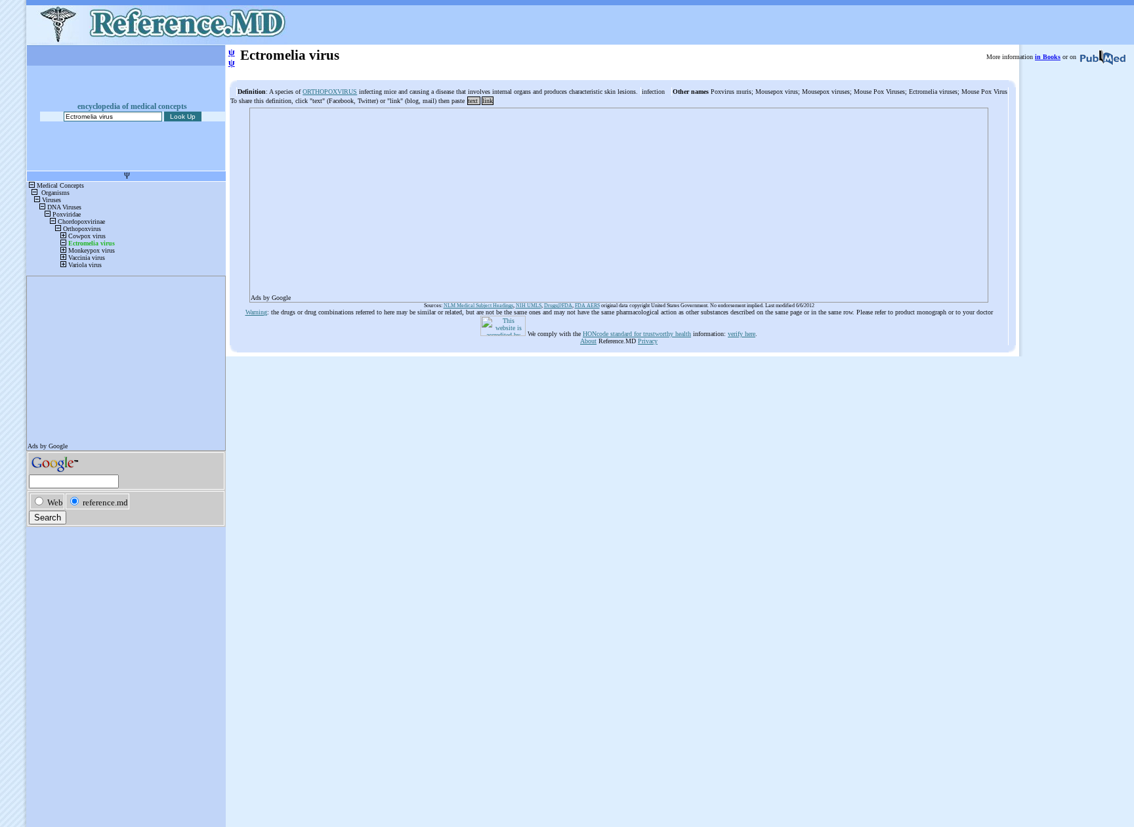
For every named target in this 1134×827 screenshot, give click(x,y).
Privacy (648, 341)
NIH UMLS (528, 305)
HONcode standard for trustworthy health (637, 333)
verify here (741, 333)
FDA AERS (587, 305)
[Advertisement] (618, 201)
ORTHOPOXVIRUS (330, 91)
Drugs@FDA (558, 305)
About (588, 341)
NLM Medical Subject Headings (478, 305)
